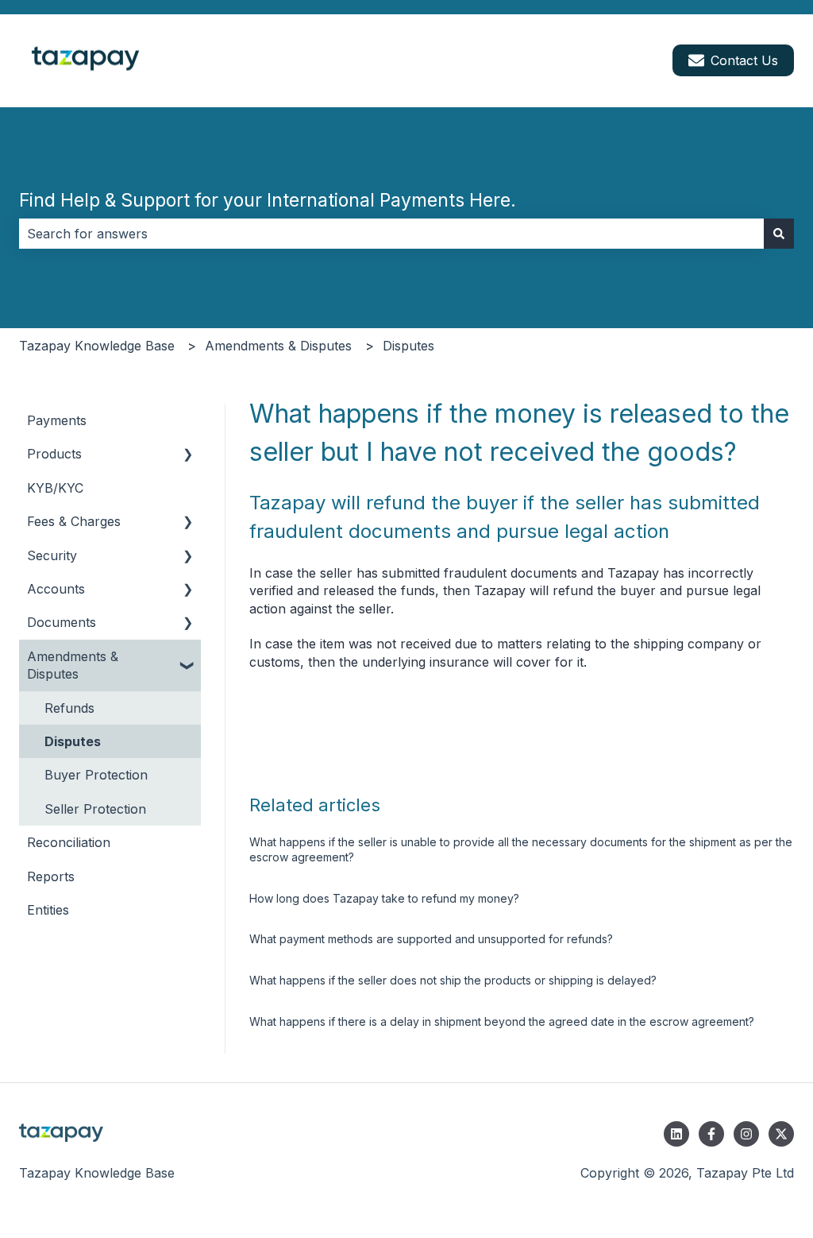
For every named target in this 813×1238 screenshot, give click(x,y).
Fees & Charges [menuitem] (74, 521)
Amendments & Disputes (278, 346)
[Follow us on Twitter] (781, 1134)
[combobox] (391, 234)
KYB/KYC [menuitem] (55, 488)
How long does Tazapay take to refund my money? (384, 898)
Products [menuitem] (54, 454)
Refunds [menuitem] (69, 708)
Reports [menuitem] (51, 876)
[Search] (779, 234)
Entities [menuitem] (48, 910)
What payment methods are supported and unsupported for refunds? (431, 939)
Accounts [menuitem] (56, 589)
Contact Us (744, 60)
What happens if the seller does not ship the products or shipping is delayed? (453, 980)
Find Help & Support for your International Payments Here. (267, 200)
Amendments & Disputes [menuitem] (72, 665)
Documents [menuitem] (61, 622)
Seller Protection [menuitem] (95, 809)
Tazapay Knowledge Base (97, 346)
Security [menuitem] (52, 555)
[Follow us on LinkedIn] (676, 1134)
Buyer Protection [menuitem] (96, 775)
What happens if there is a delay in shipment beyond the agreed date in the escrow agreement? (501, 1021)
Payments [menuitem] (57, 420)
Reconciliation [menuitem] (68, 842)
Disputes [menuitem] (72, 741)
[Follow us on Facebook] (711, 1134)
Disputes (408, 346)
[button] (188, 455)
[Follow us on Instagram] (746, 1134)
